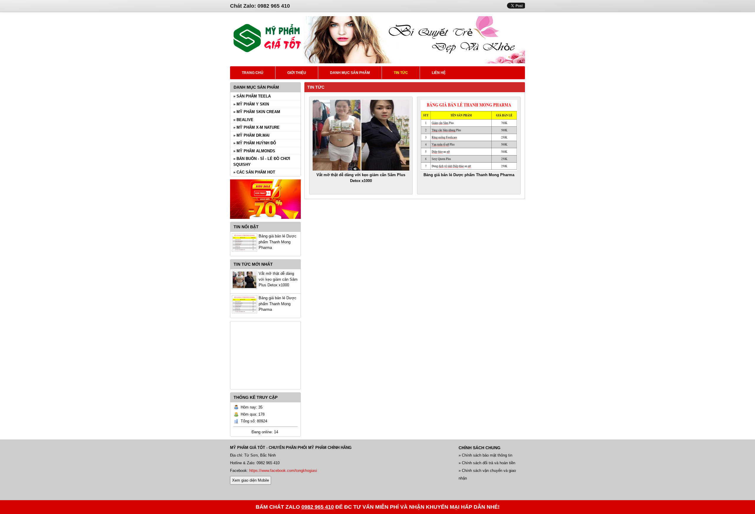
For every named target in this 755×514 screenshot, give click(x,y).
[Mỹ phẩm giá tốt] (267, 51)
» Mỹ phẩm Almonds (254, 151)
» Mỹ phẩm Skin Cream (256, 112)
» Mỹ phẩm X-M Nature (256, 127)
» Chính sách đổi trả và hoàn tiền (487, 463)
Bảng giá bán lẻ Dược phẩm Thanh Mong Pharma (277, 242)
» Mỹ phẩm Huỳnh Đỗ (254, 143)
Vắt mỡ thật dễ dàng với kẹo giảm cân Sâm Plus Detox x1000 (278, 279)
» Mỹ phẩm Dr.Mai (251, 135)
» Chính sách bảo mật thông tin (485, 455)
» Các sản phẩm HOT (254, 172)
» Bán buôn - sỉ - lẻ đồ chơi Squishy (261, 161)
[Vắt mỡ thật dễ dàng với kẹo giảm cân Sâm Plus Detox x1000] (360, 135)
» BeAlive (243, 120)
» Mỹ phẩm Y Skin (251, 104)
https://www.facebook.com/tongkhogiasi (283, 470)
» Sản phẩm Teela (252, 96)
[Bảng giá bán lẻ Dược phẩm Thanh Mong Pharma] (468, 135)
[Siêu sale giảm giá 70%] (265, 220)
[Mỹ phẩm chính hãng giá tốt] (414, 62)
